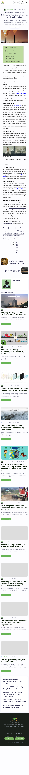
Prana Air (11, 237)
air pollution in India (13, 231)
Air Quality (22, 231)
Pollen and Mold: (11, 60)
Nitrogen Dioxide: (11, 58)
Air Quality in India (8, 233)
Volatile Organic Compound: (13, 61)
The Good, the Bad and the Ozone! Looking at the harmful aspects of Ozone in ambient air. (14, 467)
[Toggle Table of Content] (20, 48)
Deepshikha (10, 9)
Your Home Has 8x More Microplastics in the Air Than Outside (12, 681)
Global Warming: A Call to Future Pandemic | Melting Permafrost (12, 427)
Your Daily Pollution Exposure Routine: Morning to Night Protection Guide (12, 694)
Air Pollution (14, 27)
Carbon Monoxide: (11, 55)
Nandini (6, 657)
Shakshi (6, 310)
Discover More (6, 324)
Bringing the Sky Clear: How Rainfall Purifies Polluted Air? (13, 313)
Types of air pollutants (10, 50)
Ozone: (8, 51)
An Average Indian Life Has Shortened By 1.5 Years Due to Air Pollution (14, 507)
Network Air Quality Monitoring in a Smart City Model (12, 351)
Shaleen (6, 422)
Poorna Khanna (8, 347)
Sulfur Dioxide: (10, 56)
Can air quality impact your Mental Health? (13, 660)
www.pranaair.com (7, 223)
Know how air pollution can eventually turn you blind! (13, 546)
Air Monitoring (14, 230)
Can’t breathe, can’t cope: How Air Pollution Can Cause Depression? (14, 622)
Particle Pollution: (13, 53)
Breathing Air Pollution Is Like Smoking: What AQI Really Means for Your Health (13, 583)
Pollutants (16, 233)
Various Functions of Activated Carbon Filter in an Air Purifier (14, 389)
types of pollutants (13, 238)
